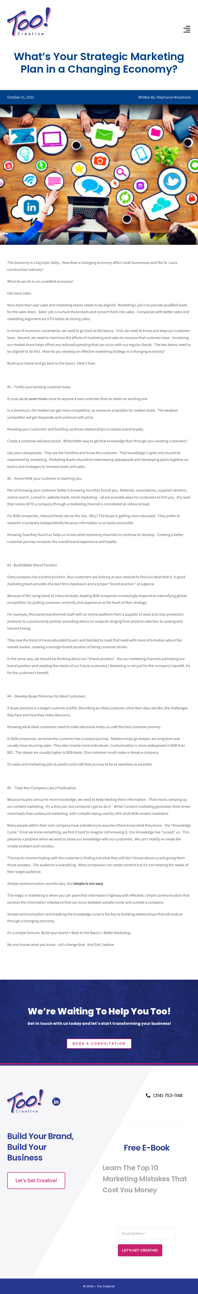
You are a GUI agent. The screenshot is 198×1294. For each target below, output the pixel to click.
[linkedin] (56, 1101)
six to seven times (33, 398)
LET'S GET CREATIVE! (140, 1250)
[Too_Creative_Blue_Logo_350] (29, 9)
